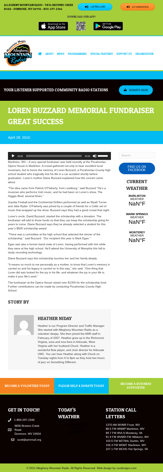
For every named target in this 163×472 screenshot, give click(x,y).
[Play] (13, 156)
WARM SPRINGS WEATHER (137, 219)
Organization (144, 53)
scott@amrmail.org (29, 439)
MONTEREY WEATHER (137, 237)
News (60, 53)
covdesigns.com (126, 468)
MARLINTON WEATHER (137, 200)
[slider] (103, 155)
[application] (59, 156)
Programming (77, 53)
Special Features (101, 53)
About (49, 53)
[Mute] (95, 156)
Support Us (124, 53)
